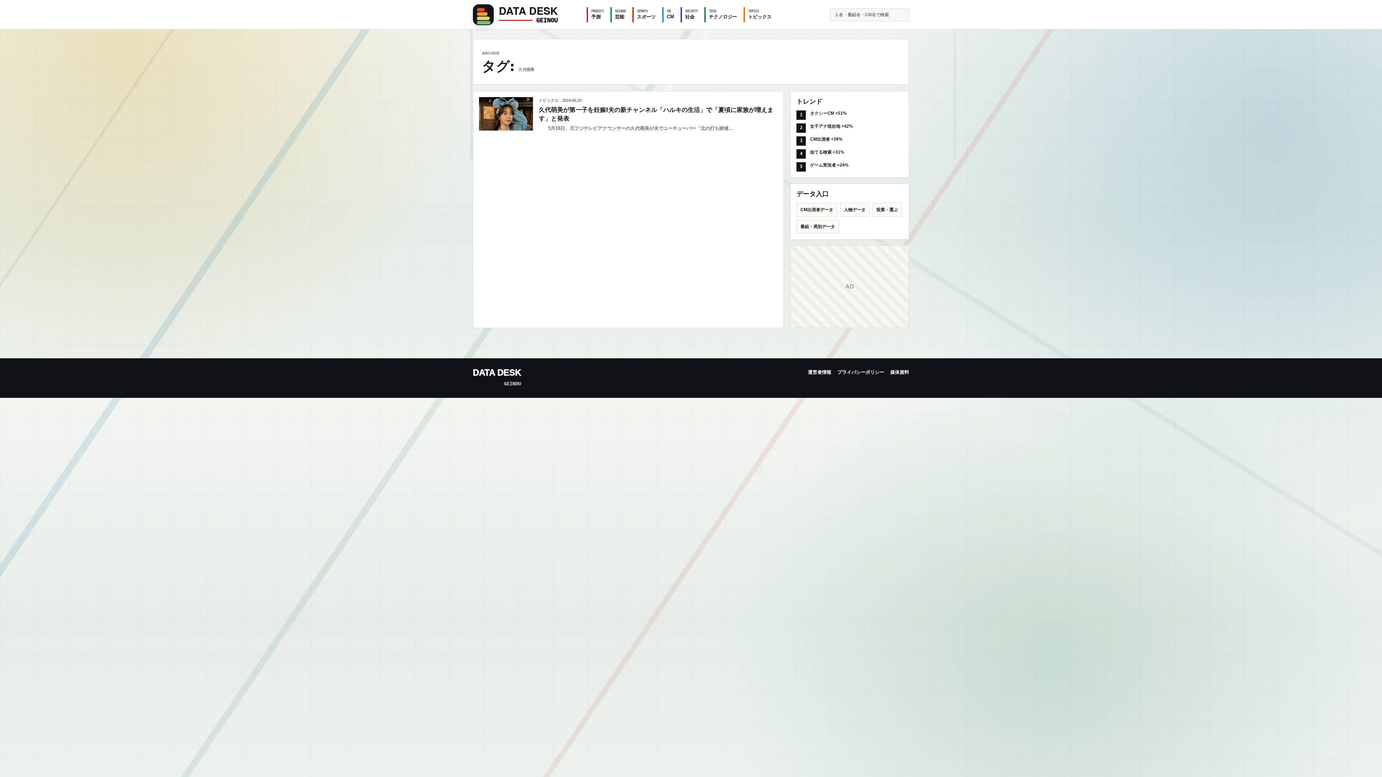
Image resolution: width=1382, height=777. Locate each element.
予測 (597, 14)
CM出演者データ (816, 209)
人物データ (855, 209)
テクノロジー (723, 14)
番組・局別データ (817, 226)
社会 (691, 14)
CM (670, 14)
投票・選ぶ (887, 209)
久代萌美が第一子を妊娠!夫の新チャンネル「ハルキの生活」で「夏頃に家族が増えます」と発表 (656, 114)
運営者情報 (819, 372)
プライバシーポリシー (860, 372)
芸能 (620, 14)
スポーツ (646, 14)
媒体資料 (899, 372)
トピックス (760, 14)
